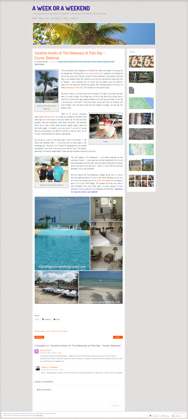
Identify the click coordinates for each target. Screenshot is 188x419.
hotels (94, 62)
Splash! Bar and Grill (46, 116)
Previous (39, 337)
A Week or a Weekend (61, 8)
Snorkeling (54, 331)
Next (118, 337)
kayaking (99, 62)
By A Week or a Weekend (41, 62)
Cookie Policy (39, 415)
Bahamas (60, 62)
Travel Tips (44, 18)
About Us (74, 18)
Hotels (48, 331)
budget (66, 62)
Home (34, 18)
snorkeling (106, 62)
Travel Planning (63, 331)
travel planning (39, 64)
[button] (62, 233)
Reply (60, 353)
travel (112, 62)
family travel (87, 62)
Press (66, 18)
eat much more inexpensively (104, 180)
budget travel (73, 62)
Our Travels (56, 18)
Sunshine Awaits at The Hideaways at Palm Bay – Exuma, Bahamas (69, 55)
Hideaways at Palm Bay (74, 87)
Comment (115, 405)
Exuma (80, 62)
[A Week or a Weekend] (94, 34)
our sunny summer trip (94, 73)
